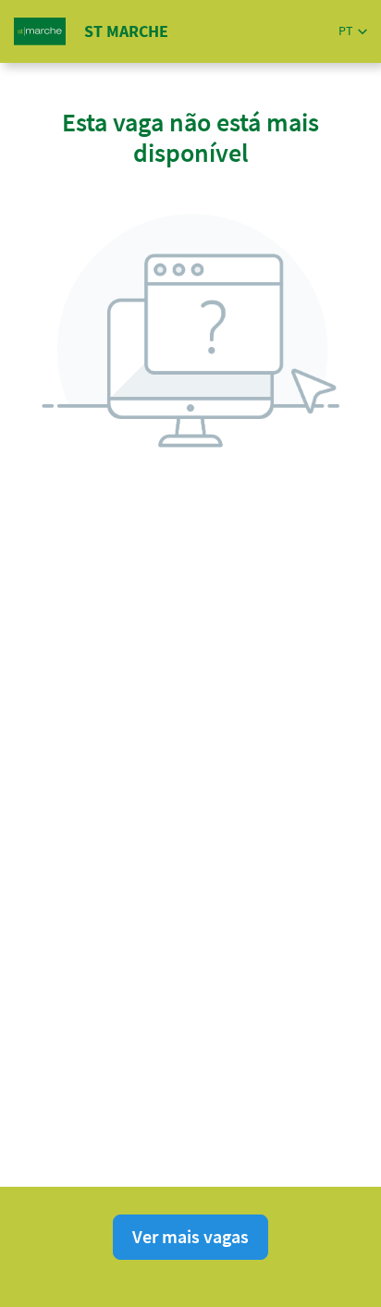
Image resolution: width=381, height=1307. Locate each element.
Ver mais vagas (190, 1236)
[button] (352, 31)
